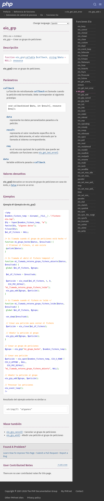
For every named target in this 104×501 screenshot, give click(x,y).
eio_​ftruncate (83, 75)
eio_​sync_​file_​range (86, 215)
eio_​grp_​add (83, 95)
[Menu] (100, 4)
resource (18, 60)
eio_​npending (83, 124)
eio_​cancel (82, 30)
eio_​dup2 (82, 46)
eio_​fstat (81, 65)
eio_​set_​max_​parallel (84, 177)
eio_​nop (81, 121)
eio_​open (82, 137)
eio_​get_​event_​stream (84, 83)
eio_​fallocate (83, 52)
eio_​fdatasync (84, 62)
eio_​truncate (83, 221)
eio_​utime (82, 228)
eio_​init (81, 104)
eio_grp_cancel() (14, 432)
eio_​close (82, 39)
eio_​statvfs (82, 205)
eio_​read (81, 143)
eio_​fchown (83, 59)
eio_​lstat (81, 111)
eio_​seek (81, 166)
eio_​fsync (82, 72)
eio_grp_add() (13, 435)
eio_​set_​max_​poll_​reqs (86, 184)
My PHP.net (66, 491)
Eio (41, 15)
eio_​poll (81, 140)
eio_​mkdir (82, 114)
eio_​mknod (82, 117)
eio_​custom (83, 43)
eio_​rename (83, 160)
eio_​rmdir (82, 163)
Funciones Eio (52, 15)
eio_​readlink (83, 153)
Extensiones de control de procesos (21, 15)
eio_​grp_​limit (83, 101)
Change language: (41, 23)
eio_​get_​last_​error (85, 88)
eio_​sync (81, 211)
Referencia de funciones (24, 12)
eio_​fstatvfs (83, 69)
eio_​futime (82, 78)
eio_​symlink (83, 208)
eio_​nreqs (82, 130)
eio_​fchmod (83, 56)
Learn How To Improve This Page (19, 453)
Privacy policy (34, 497)
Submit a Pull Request (47, 453)
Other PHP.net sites (14, 497)
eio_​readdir (83, 150)
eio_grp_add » (95, 12)
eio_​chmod (82, 33)
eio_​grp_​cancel (84, 98)
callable (30, 57)
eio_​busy (81, 26)
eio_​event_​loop (84, 49)
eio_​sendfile (83, 169)
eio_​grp (81, 91)
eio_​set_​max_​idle (85, 173)
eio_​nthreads (83, 134)
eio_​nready (82, 127)
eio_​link (81, 108)
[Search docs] (95, 4)
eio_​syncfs (82, 218)
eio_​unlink (82, 224)
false (13, 185)
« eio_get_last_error (73, 12)
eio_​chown (82, 36)
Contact (79, 491)
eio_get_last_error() (48, 152)
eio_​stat (81, 202)
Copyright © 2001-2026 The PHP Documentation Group (31, 491)
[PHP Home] (7, 4)
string (52, 57)
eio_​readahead (84, 147)
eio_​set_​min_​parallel (83, 197)
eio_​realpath (83, 156)
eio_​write (82, 231)
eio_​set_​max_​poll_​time (86, 190)
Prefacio (6, 12)
